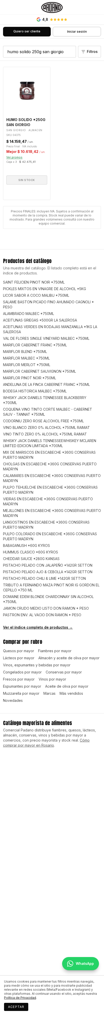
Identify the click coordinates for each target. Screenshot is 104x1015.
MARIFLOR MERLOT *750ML (26, 365)
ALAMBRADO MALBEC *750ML (28, 313)
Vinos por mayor (52, 679)
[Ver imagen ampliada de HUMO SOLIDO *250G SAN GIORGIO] (26, 90)
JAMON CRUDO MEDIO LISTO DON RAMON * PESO (46, 608)
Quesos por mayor (18, 651)
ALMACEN (35, 130)
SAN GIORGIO (16, 130)
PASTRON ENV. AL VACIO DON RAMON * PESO (42, 615)
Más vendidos (71, 693)
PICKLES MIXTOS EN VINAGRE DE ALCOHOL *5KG (44, 289)
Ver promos (14, 157)
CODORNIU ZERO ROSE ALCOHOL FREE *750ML (43, 421)
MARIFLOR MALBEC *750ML (26, 358)
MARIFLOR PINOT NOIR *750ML (29, 378)
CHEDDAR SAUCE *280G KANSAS (31, 558)
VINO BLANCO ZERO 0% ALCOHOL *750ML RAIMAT (46, 427)
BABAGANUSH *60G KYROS (26, 545)
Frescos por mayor (19, 679)
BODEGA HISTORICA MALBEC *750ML (35, 391)
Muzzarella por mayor (21, 693)
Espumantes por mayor (22, 686)
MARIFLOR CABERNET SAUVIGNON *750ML (39, 371)
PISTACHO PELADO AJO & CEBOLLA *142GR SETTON (47, 572)
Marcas (49, 693)
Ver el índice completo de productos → (38, 627)
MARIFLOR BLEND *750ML (25, 351)
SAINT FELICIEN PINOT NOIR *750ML (34, 282)
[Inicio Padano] (52, 7)
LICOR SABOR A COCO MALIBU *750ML (36, 295)
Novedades (13, 700)
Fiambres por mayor (54, 651)
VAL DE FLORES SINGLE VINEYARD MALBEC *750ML (46, 338)
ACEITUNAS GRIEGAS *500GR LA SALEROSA (40, 320)
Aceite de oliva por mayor (66, 686)
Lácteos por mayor (18, 658)
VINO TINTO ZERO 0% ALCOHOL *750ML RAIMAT (45, 434)
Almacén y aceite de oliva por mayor (68, 658)
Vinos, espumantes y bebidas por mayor (36, 665)
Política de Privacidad (20, 998)
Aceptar (16, 1007)
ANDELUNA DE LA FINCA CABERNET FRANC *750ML (46, 384)
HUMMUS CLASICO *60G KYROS (30, 552)
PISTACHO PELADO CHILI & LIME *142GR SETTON (44, 578)
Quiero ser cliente (26, 31)
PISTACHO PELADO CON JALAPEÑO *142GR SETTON (47, 565)
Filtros (92, 51)
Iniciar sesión (77, 31)
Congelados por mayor (22, 672)
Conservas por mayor (64, 672)
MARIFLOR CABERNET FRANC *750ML (35, 345)
